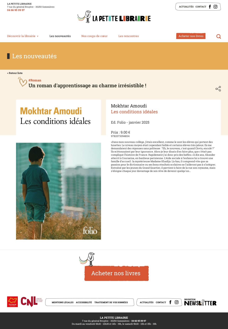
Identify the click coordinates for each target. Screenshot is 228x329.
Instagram (215, 7)
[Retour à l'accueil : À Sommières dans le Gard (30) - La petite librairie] (114, 17)
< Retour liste (14, 73)
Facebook (210, 7)
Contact (200, 6)
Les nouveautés (60, 36)
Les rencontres (128, 36)
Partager (218, 88)
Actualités (186, 6)
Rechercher (218, 36)
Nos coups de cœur (94, 36)
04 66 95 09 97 (16, 10)
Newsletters (200, 302)
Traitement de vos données (111, 302)
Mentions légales (62, 302)
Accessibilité (84, 302)
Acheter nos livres (190, 36)
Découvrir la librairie (21, 36)
